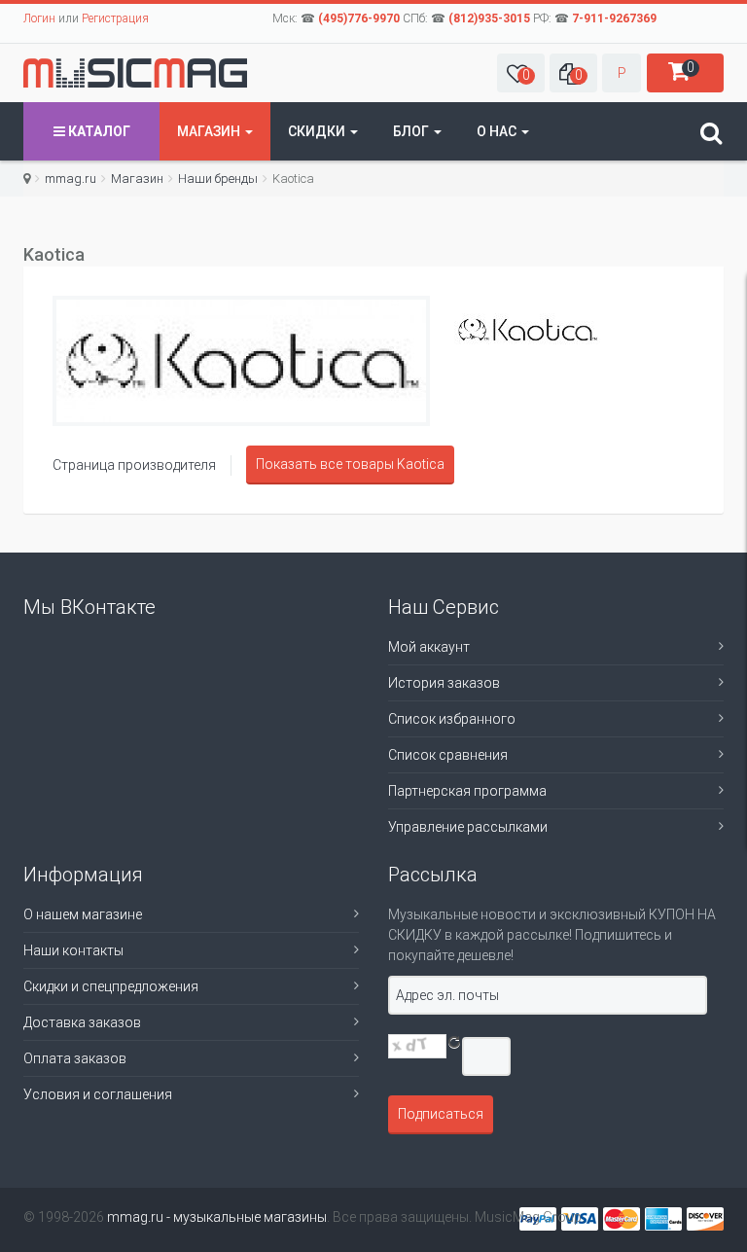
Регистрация (115, 18)
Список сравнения (448, 755)
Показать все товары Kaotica (350, 464)
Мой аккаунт (429, 647)
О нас (498, 131)
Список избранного (452, 719)
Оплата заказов (74, 1058)
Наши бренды (218, 178)
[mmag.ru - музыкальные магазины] (135, 73)
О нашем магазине (82, 914)
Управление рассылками (468, 827)
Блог (412, 131)
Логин (39, 18)
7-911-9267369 (614, 18)
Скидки (318, 131)
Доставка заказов (82, 1022)
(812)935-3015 (489, 18)
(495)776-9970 (359, 18)
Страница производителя (134, 465)
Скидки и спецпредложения (110, 986)
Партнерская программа (467, 791)
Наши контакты (73, 950)
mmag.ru (70, 178)
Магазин (210, 131)
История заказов (444, 683)
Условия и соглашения (97, 1094)
